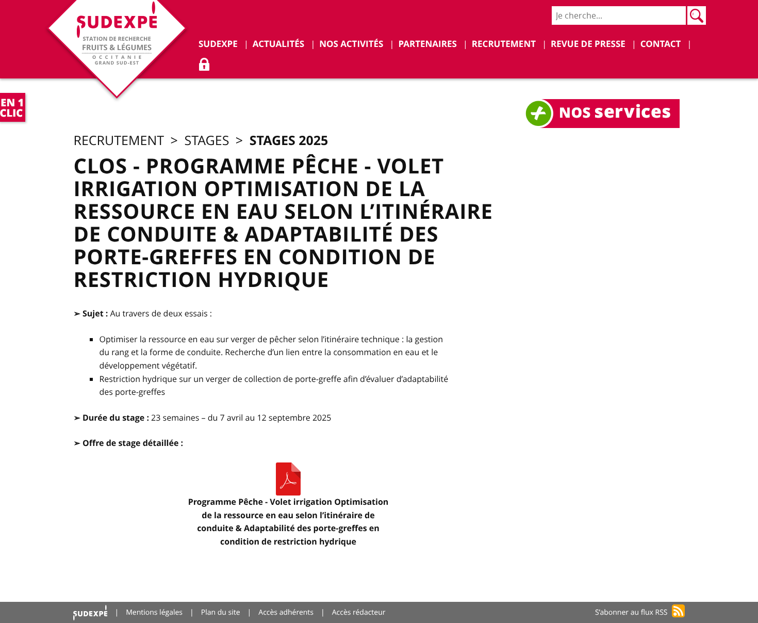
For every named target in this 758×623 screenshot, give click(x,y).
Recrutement (118, 140)
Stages (206, 140)
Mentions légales (154, 612)
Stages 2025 (289, 140)
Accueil (90, 612)
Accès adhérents (286, 612)
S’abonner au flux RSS (631, 612)
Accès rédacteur (359, 612)
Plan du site (220, 612)
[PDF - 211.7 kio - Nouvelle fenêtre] (288, 479)
